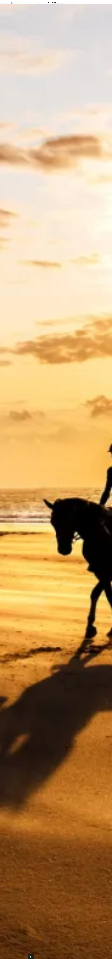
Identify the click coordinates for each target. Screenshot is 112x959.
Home (41, 3)
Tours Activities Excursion (56, 3)
